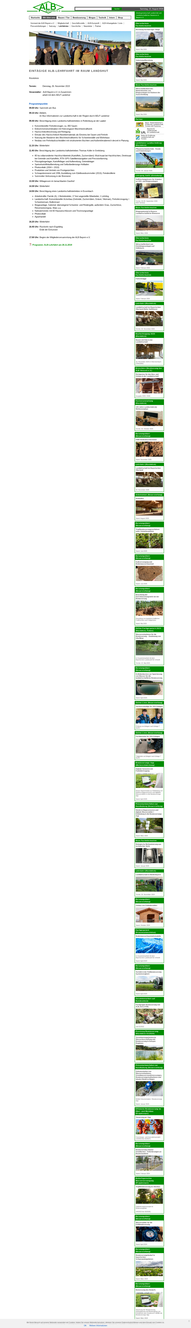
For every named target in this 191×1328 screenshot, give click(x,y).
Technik (102, 17)
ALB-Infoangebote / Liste (112, 23)
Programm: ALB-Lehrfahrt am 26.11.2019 (52, 245)
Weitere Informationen (98, 1326)
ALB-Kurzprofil (93, 23)
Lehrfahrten (64, 26)
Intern (112, 17)
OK (85, 1326)
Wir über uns (49, 17)
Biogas (92, 17)
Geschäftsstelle (78, 23)
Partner (98, 26)
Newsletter (88, 26)
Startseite (35, 17)
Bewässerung (79, 17)
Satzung (52, 26)
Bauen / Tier (64, 17)
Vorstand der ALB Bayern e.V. (42, 23)
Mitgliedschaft (63, 23)
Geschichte (76, 26)
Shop (120, 17)
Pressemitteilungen (38, 26)
